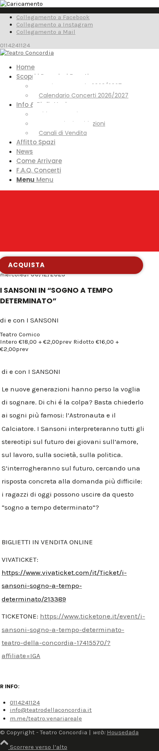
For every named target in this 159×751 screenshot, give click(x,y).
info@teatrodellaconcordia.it (51, 709)
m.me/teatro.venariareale (46, 718)
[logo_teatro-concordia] (27, 52)
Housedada (123, 732)
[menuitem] (87, 67)
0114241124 (25, 702)
